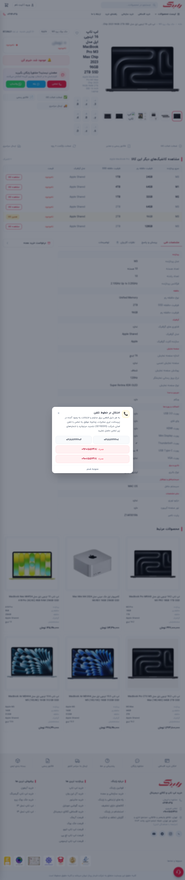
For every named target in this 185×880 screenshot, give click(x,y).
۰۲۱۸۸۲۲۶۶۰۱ (111, 440)
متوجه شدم (92, 469)
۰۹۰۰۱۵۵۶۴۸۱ (92, 459)
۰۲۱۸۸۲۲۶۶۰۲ (73, 440)
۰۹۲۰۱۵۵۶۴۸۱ (93, 449)
